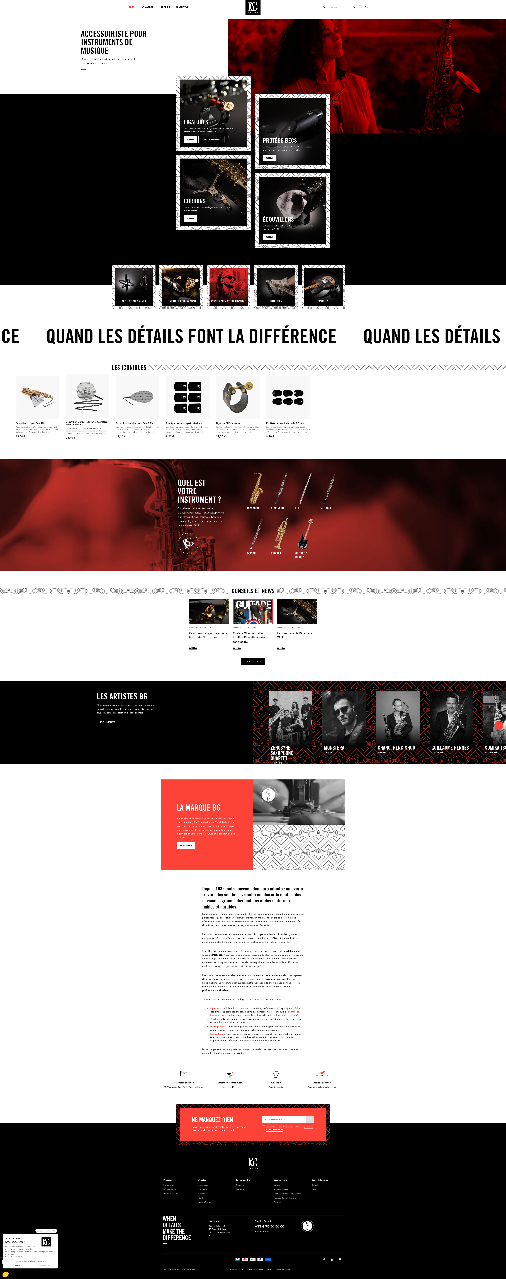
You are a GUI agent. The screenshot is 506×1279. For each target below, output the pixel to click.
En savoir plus (186, 845)
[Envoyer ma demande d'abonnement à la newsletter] (310, 1119)
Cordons (215, 1019)
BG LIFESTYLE (182, 7)
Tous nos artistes (107, 722)
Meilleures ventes (170, 1193)
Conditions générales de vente (259, 1269)
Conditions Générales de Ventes (287, 1193)
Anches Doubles (205, 1202)
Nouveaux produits (171, 1189)
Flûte (298, 508)
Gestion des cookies (283, 1269)
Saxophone (253, 508)
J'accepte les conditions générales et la (289, 1128)
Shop (131, 7)
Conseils (315, 1185)
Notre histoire (242, 1185)
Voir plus (193, 648)
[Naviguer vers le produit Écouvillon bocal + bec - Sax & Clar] (137, 397)
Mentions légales (281, 1189)
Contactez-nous (280, 1202)
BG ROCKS (165, 7)
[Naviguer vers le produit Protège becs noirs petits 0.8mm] (187, 397)
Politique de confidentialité (285, 1198)
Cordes (201, 1198)
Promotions (168, 1185)
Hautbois (325, 508)
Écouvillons (216, 1034)
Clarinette (277, 508)
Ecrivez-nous (261, 1231)
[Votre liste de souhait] (366, 7)
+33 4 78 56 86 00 (269, 1226)
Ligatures (215, 1008)
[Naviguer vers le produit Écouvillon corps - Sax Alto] (37, 397)
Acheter (190, 139)
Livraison (277, 1185)
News (314, 1189)
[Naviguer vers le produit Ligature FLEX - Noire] (237, 397)
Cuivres (276, 553)
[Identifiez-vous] (354, 6)
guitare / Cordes (301, 555)
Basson (251, 553)
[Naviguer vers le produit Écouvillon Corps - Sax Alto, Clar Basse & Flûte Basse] (87, 396)
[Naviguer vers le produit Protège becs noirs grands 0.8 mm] (287, 397)
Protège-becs (217, 1026)
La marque (147, 7)
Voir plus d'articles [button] (253, 661)
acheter (269, 158)
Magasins (240, 1189)
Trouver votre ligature (211, 139)
